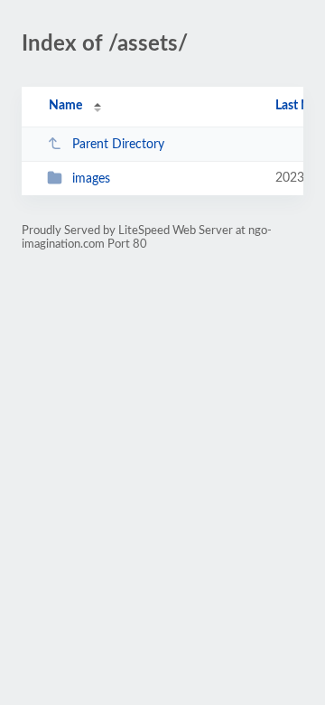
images (91, 179)
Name (65, 105)
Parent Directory (118, 144)
